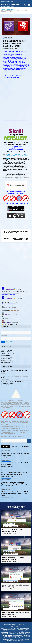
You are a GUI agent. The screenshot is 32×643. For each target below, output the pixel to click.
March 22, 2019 (5, 466)
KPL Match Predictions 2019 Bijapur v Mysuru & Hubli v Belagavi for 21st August (15, 483)
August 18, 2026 (6, 561)
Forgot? (8, 342)
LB (16, 48)
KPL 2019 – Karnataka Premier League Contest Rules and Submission (14, 473)
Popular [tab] (5, 446)
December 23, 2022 (8, 48)
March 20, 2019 (5, 457)
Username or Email (6, 329)
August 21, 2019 (5, 497)
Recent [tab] (14, 446)
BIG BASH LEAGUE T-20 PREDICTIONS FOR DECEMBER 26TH (16, 239)
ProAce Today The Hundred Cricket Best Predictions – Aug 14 (13, 382)
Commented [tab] (25, 446)
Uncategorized (8, 37)
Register (13, 342)
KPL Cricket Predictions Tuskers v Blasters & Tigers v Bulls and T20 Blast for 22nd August (15, 493)
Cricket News (6, 523)
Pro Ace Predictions (10, 4)
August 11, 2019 (5, 476)
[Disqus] (16, 265)
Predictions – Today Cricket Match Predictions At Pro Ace (16, 155)
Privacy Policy (15, 626)
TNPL (13, 523)
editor (14, 533)
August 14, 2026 (6, 588)
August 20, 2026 (6, 533)
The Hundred (25, 579)
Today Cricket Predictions (10, 526)
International (16, 579)
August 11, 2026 (6, 616)
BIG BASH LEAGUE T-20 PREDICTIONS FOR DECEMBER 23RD (16, 232)
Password (4, 335)
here (7, 158)
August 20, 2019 (5, 486)
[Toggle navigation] (29, 5)
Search (29, 441)
